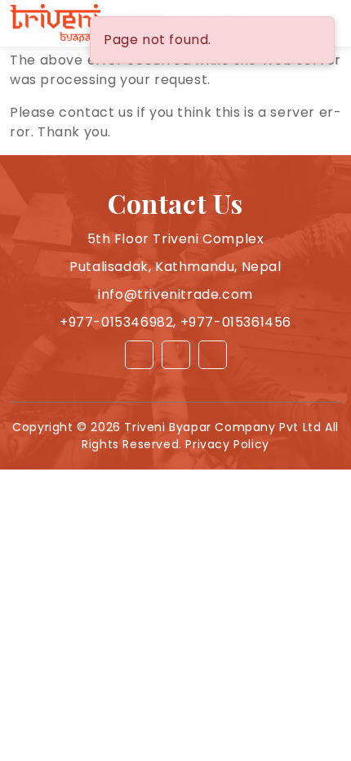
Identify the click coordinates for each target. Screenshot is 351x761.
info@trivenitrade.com (175, 294)
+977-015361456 (235, 322)
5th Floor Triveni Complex (175, 238)
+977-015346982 (116, 322)
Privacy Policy (227, 444)
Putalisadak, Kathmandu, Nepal (175, 266)
